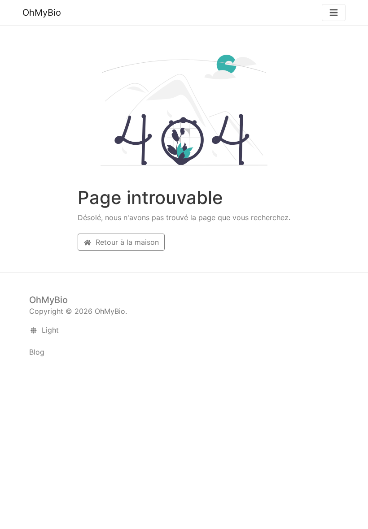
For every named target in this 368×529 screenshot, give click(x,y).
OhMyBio (41, 12)
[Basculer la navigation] (334, 13)
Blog (36, 351)
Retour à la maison (126, 242)
